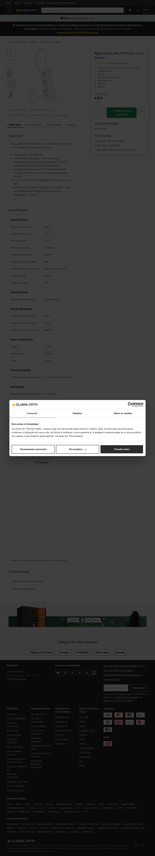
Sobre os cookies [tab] (123, 413)
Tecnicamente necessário (33, 449)
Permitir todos (121, 449)
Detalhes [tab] (77, 413)
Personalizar (75, 449)
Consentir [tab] (32, 413)
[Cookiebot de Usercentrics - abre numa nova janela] (130, 404)
